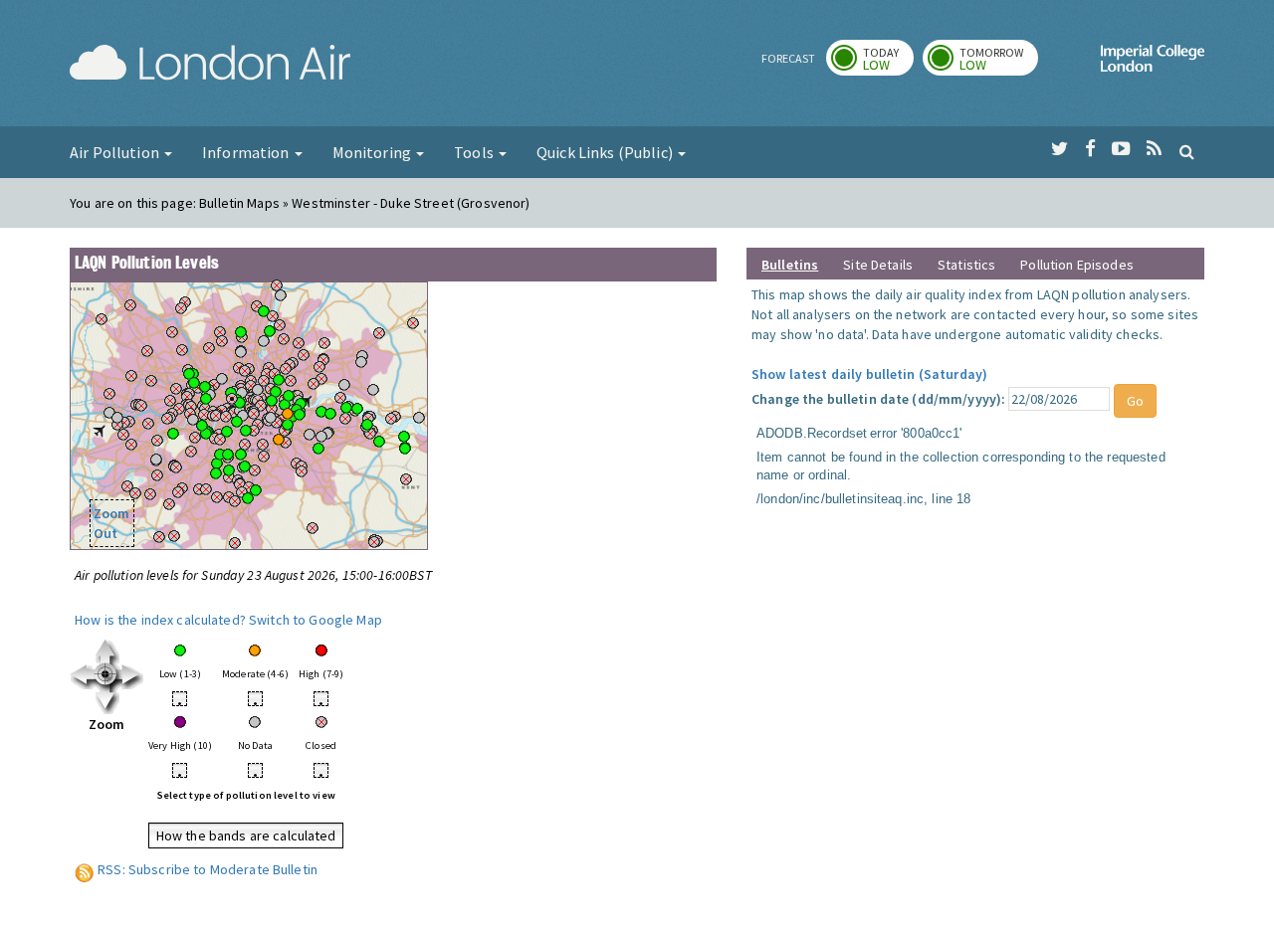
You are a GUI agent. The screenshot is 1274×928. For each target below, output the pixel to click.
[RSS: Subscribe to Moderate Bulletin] (85, 869)
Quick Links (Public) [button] (606, 152)
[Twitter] (1059, 149)
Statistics (966, 265)
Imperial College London (1152, 66)
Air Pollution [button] (116, 152)
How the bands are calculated (246, 835)
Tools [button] (475, 152)
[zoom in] (107, 675)
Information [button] (247, 152)
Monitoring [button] (373, 152)
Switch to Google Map (315, 620)
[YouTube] (1121, 149)
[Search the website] (1186, 151)
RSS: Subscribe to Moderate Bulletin (208, 869)
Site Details (878, 265)
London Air (210, 66)
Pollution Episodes (1077, 265)
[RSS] (1154, 149)
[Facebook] (1090, 149)
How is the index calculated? (160, 620)
